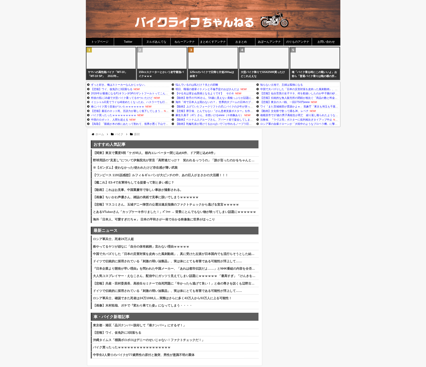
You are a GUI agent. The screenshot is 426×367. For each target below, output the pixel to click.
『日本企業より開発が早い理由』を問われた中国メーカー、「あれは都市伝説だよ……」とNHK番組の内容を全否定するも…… (175, 268)
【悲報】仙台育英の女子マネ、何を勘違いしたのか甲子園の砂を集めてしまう (306, 93)
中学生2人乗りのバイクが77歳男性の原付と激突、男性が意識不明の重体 (144, 355)
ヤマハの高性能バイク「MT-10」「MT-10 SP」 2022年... (107, 74)
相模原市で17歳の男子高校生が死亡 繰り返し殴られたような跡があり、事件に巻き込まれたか (317, 115)
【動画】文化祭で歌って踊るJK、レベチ (284, 111)
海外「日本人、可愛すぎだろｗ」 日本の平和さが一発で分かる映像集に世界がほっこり (154, 219)
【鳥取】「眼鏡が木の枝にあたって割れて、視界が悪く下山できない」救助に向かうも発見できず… (151, 123)
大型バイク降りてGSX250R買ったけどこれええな (263, 74)
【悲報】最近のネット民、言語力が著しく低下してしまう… (127, 111)
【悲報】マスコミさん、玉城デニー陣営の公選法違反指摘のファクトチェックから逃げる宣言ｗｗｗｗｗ (166, 204)
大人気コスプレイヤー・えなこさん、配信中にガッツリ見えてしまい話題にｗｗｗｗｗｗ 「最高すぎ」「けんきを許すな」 (175, 276)
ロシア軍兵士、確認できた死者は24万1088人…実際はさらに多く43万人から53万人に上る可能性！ (162, 298)
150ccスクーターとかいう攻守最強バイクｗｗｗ (161, 74)
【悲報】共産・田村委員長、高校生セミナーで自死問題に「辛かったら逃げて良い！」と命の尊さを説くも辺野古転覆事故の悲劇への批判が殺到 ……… (175, 283)
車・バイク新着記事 (112, 317)
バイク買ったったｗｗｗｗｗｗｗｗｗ (113, 115)
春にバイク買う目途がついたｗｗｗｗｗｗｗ (117, 106)
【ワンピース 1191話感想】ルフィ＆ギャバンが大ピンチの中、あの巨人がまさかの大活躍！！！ (160, 175)
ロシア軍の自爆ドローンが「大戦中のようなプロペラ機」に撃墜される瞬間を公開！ (310, 123)
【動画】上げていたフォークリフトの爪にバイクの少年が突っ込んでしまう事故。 (225, 106)
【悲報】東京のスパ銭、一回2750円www (285, 102)
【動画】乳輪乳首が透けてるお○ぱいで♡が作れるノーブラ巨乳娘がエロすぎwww (225, 123)
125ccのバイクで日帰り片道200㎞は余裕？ (212, 74)
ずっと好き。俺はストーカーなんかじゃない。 (119, 84)
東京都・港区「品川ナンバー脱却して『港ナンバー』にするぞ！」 (139, 325)
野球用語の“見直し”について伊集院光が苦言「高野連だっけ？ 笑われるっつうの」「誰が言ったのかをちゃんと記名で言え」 (175, 160)
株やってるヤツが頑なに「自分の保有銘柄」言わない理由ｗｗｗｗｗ (141, 246)
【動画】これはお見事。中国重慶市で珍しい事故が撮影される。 (138, 190)
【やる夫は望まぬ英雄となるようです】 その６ (205, 93)
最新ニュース (106, 230)
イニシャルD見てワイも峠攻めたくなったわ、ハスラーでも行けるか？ (133, 102)
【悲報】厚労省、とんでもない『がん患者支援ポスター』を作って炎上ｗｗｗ (222, 111)
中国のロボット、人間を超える (109, 119)
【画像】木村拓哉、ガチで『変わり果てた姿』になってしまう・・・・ (142, 305)
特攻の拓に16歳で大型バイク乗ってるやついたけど (122, 97)
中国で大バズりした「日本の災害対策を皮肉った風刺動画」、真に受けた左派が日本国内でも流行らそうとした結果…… (332, 89)
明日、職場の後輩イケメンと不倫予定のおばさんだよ (207, 89)
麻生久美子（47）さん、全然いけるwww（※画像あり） (209, 115)
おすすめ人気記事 (110, 144)
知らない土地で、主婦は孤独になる (281, 84)
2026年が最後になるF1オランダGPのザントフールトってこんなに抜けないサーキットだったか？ (149, 93)
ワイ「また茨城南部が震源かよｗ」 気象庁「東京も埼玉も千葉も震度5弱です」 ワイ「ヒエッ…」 (319, 106)
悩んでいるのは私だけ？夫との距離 (197, 84)
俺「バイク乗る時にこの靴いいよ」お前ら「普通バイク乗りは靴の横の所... (314, 74)
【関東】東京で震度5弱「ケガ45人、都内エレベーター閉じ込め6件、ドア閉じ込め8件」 (155, 153)
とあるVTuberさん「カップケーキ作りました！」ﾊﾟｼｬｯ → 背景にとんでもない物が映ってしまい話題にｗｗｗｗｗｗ (174, 212)
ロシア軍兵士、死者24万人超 (113, 239)
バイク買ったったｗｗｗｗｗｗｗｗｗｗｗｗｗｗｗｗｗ (132, 347)
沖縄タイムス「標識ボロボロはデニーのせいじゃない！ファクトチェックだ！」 (149, 340)
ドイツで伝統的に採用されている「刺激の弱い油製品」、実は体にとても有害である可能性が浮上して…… (167, 261)
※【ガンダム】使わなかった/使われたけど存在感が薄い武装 (135, 167)
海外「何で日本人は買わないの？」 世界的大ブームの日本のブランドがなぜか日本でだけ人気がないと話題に (241, 102)
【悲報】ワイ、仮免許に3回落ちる (111, 89)
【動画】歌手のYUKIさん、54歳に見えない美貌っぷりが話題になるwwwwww (222, 97)
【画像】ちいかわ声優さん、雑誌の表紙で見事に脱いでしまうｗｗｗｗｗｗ (146, 197)
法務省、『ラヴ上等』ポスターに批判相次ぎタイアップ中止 (296, 119)
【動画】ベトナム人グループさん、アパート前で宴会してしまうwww (217, 119)
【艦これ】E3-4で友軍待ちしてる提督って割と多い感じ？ (133, 182)
